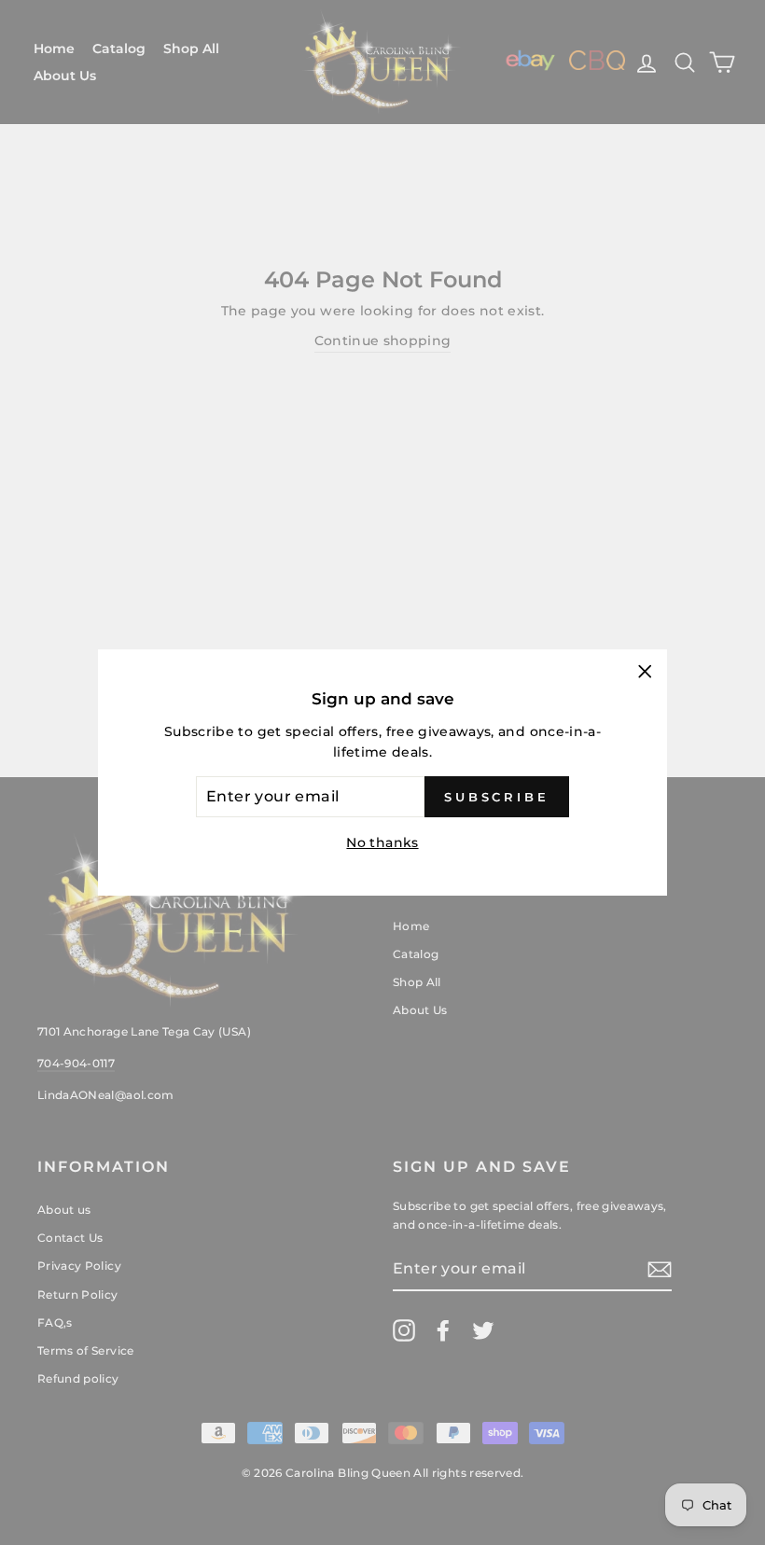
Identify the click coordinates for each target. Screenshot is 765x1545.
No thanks (382, 842)
